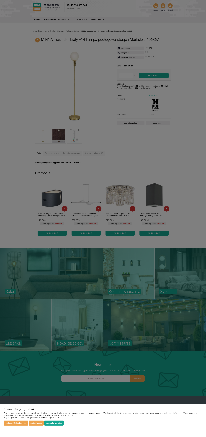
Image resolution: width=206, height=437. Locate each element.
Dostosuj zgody (36, 423)
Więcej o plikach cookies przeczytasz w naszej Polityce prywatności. (32, 417)
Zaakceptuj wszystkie (54, 423)
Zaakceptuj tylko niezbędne (16, 423)
